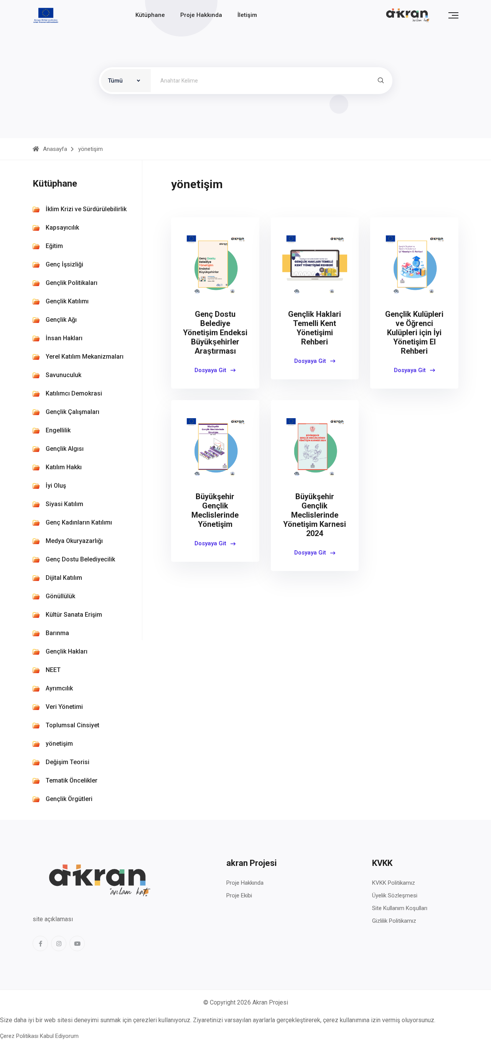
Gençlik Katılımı (67, 301)
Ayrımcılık (59, 688)
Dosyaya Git (211, 370)
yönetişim (59, 743)
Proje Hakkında (201, 15)
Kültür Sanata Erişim (74, 614)
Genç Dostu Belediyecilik (80, 559)
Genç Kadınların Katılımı (79, 522)
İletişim (247, 15)
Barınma (57, 633)
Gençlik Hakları (66, 651)
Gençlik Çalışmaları (72, 411)
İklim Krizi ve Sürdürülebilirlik (86, 209)
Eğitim (54, 246)
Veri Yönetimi (64, 706)
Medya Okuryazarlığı (74, 540)
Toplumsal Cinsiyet (72, 725)
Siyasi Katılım (64, 504)
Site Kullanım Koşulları (399, 908)
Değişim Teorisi (67, 762)
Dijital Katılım (64, 577)
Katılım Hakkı (64, 467)
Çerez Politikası (19, 1036)
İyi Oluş (56, 485)
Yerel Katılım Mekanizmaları (85, 356)
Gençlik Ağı (61, 319)
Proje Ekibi (239, 895)
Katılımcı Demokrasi (74, 393)
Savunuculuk (63, 375)
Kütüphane (150, 15)
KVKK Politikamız (393, 882)
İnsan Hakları (64, 338)
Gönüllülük (60, 596)
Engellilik (58, 430)
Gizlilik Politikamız (394, 920)
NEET (53, 670)
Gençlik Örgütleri (69, 799)
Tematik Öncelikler (71, 780)
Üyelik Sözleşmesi (394, 895)
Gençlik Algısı (65, 448)
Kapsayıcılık (62, 227)
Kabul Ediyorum (59, 1036)
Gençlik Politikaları (71, 282)
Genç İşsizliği (64, 264)
